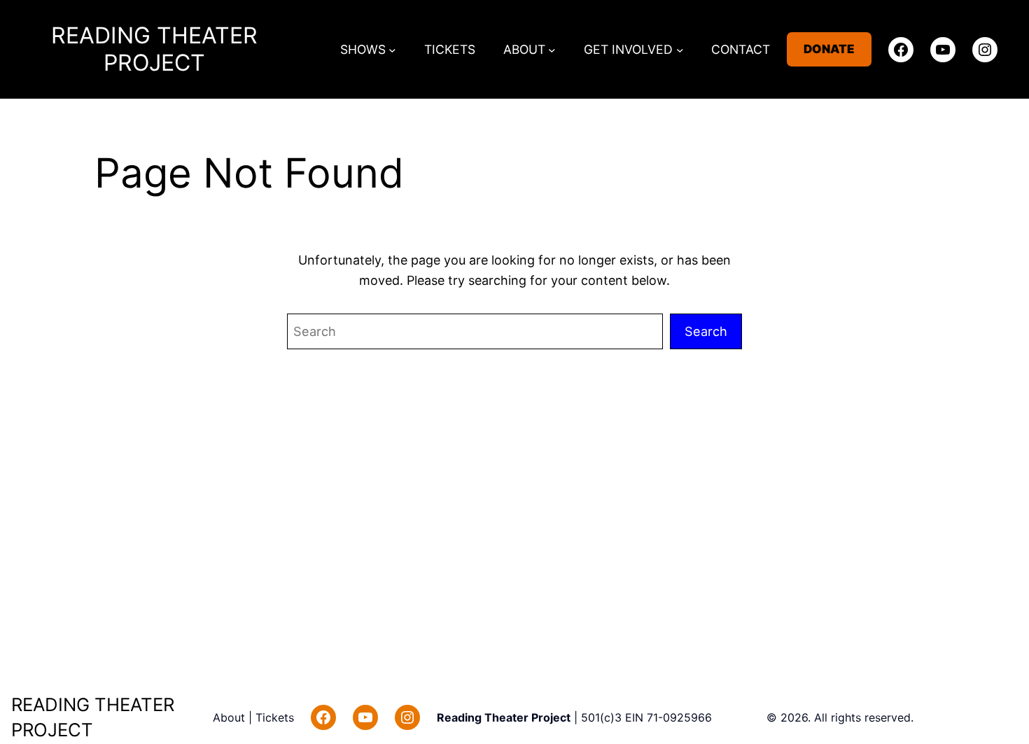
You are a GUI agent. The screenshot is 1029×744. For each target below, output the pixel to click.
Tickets (274, 717)
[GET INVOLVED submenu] (680, 49)
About (230, 717)
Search (706, 331)
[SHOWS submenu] (392, 49)
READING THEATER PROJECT (154, 49)
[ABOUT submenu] (552, 49)
